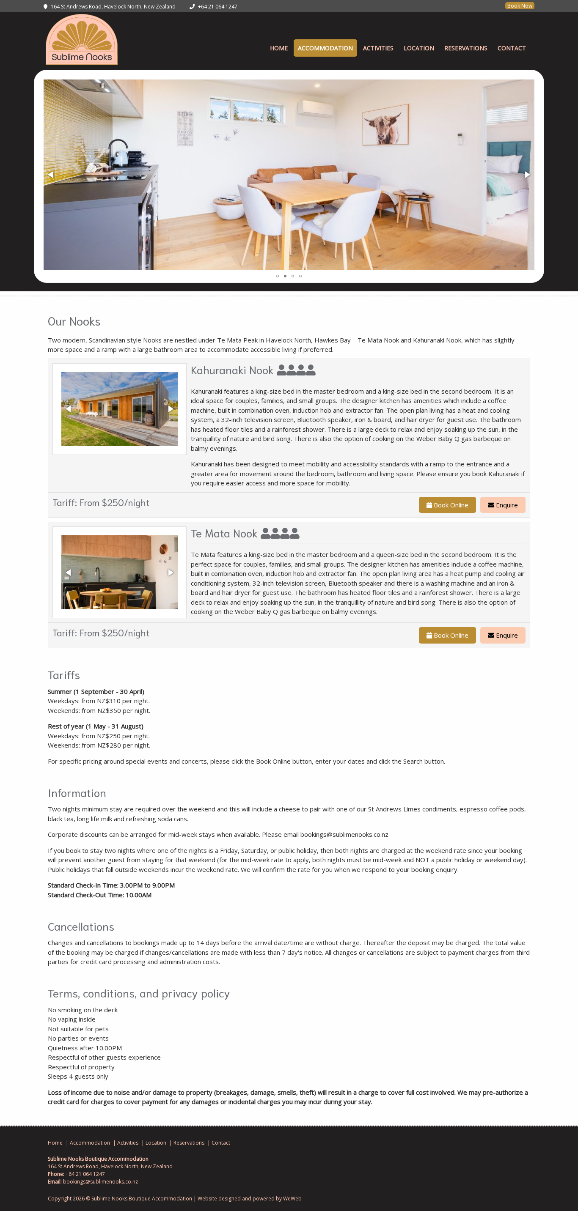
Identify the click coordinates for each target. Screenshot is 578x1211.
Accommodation (325, 48)
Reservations (465, 48)
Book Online (450, 505)
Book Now (519, 5)
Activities (378, 48)
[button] (51, 174)
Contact (512, 48)
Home (279, 48)
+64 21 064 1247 (217, 6)
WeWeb (292, 1198)
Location (419, 48)
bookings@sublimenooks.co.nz (100, 1181)
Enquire (506, 505)
